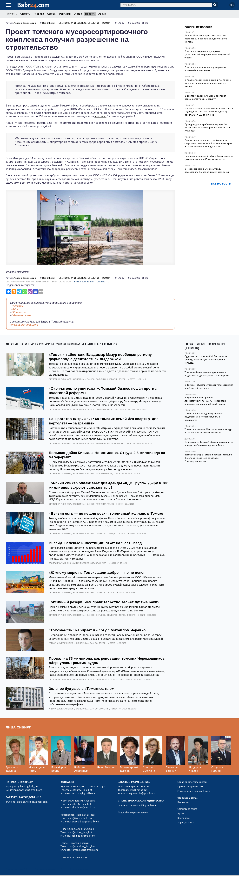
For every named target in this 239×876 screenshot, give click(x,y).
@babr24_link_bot (28, 786)
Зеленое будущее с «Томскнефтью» (81, 689)
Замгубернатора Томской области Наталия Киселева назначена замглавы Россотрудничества (208, 457)
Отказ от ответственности (192, 782)
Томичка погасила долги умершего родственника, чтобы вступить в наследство (204, 416)
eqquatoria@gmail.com (142, 793)
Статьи (78, 13)
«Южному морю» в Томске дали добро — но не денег (97, 573)
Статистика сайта (187, 809)
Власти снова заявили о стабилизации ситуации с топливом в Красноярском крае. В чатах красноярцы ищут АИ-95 (209, 143)
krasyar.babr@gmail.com (85, 821)
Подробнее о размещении (133, 812)
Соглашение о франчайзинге (194, 791)
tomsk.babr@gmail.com (24, 324)
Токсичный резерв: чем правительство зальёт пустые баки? (104, 602)
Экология (93, 23)
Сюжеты (25, 13)
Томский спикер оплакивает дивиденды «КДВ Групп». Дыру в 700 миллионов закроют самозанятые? (108, 485)
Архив (102, 13)
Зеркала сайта (185, 822)
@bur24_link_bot (82, 790)
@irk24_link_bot (82, 804)
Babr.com (33, 5)
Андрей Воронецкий (24, 23)
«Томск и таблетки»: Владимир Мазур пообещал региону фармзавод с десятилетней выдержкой (100, 357)
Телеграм (17, 305)
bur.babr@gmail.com (83, 793)
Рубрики (38, 13)
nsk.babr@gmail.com (83, 835)
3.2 (25, 869)
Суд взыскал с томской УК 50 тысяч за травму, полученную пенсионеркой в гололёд (206, 359)
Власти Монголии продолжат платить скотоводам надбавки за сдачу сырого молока (206, 38)
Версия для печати (83, 281)
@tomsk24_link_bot (84, 846)
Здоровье (112, 379)
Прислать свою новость (73, 857)
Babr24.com (48, 23)
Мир (104, 563)
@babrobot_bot (138, 790)
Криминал (101, 443)
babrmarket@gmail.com (142, 805)
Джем (14, 309)
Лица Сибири (19, 727)
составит (100, 116)
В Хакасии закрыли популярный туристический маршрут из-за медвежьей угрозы (207, 54)
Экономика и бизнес (72, 23)
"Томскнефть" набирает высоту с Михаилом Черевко (97, 630)
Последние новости (198, 27)
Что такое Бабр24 (187, 797)
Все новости (221, 183)
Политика (101, 379)
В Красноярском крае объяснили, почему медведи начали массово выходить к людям (208, 83)
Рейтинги (65, 13)
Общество (112, 409)
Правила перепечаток (190, 786)
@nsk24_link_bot (82, 832)
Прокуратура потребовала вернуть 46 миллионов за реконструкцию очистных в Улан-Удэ (207, 127)
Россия (131, 615)
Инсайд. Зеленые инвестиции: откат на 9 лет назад (95, 543)
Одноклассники (21, 315)
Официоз (113, 533)
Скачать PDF (103, 281)
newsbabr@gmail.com (29, 790)
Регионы (12, 13)
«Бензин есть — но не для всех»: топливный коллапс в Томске (106, 513)
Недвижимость (115, 443)
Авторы (51, 13)
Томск (106, 23)
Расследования (104, 474)
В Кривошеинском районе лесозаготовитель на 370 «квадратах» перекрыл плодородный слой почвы (206, 400)
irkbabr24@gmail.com (84, 807)
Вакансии (183, 802)
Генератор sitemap (79, 869)
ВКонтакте (19, 312)
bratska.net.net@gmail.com (32, 802)
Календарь (183, 818)
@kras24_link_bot (83, 818)
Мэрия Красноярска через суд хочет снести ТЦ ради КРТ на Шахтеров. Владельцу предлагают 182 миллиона (209, 111)
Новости (90, 13)
